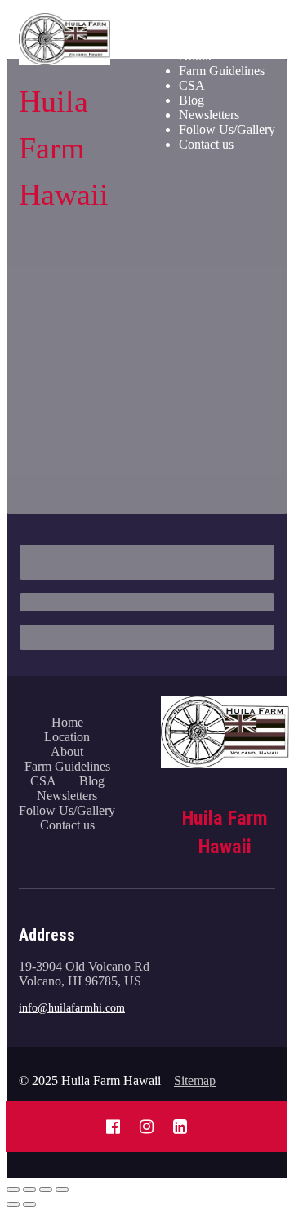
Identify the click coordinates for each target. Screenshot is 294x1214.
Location (202, 41)
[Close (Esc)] (13, 1189)
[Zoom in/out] (62, 1189)
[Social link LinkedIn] (180, 1126)
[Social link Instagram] (147, 1126)
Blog (191, 100)
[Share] (29, 1189)
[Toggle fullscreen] (45, 1189)
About (195, 56)
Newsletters (209, 115)
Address (47, 935)
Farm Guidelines (222, 71)
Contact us (206, 144)
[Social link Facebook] (113, 1126)
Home (195, 26)
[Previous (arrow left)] (13, 1204)
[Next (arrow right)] (29, 1204)
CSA (192, 85)
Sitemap (195, 1080)
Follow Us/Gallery (227, 129)
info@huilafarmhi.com (72, 1008)
